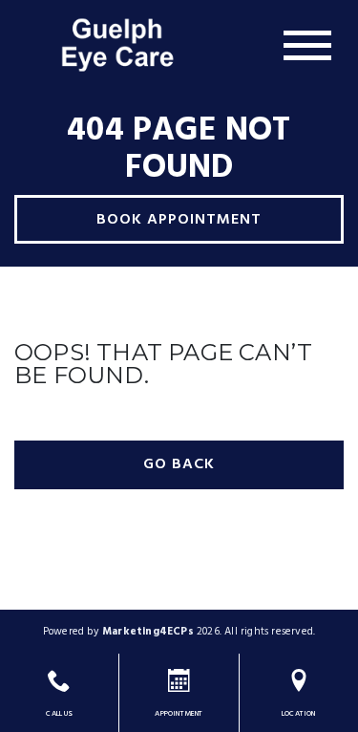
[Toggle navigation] (307, 45)
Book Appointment (179, 219)
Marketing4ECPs (148, 631)
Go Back (179, 464)
